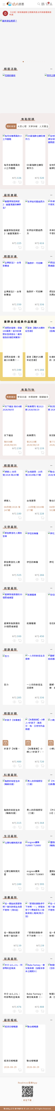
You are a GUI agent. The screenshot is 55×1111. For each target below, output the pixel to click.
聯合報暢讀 (32, 1060)
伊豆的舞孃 (32, 562)
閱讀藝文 (43, 396)
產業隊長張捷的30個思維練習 (12, 625)
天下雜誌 (8, 435)
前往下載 (27, 1100)
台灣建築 (31, 500)
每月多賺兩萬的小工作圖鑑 (12, 166)
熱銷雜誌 (11, 396)
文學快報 (33, 126)
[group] (27, 41)
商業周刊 (31, 435)
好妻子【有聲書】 (13, 748)
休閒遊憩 (33, 396)
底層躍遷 (31, 623)
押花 (51, 562)
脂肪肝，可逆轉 (35, 291)
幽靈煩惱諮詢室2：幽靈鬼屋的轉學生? (12, 233)
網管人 (7, 500)
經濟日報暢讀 (11, 1060)
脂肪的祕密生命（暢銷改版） (12, 811)
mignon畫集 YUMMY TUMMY (35, 872)
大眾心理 (22, 126)
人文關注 (43, 126)
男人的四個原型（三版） (35, 811)
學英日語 (22, 396)
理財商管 (11, 126)
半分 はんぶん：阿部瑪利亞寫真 (12, 995)
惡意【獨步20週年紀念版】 (35, 358)
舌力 (6, 684)
